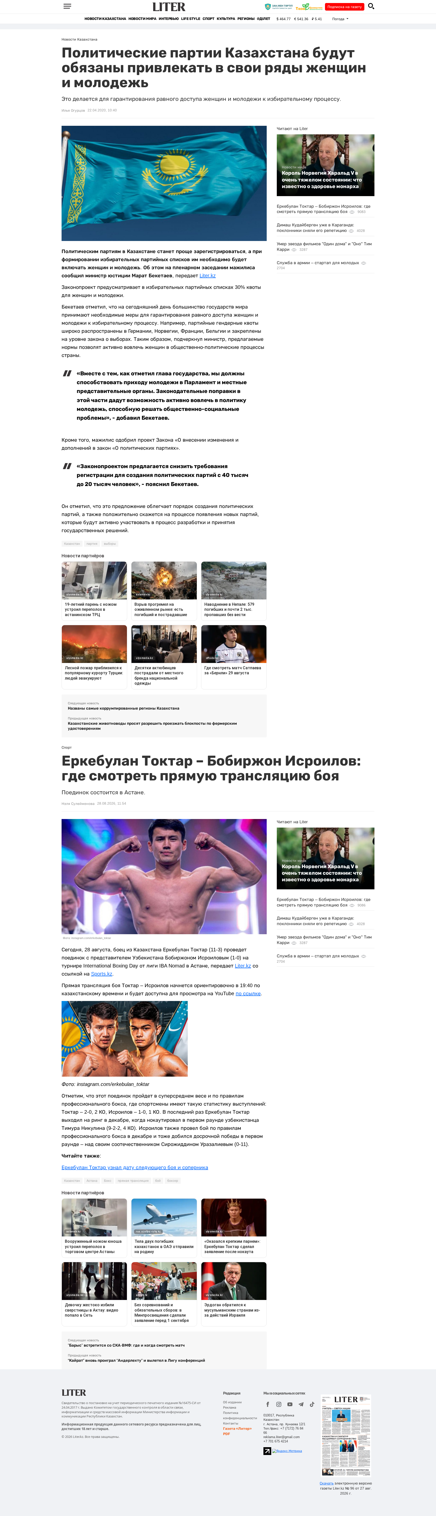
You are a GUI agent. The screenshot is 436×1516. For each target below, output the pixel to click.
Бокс (107, 1181)
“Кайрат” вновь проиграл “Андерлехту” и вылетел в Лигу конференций (136, 1360)
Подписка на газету (345, 7)
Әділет (263, 19)
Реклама (229, 1407)
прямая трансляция (133, 1181)
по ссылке (248, 993)
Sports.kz (101, 974)
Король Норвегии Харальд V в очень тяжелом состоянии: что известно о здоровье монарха (322, 179)
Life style (190, 19)
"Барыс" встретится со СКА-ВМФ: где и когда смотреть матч (126, 1345)
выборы (110, 543)
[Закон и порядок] (279, 7)
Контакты (230, 1423)
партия (92, 543)
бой (158, 1181)
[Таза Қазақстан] (310, 7)
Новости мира (142, 19)
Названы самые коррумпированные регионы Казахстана (123, 708)
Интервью (169, 19)
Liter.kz (208, 275)
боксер (172, 1181)
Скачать (327, 1483)
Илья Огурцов (73, 110)
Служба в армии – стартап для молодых (318, 262)
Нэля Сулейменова (78, 804)
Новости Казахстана (105, 19)
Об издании (232, 1402)
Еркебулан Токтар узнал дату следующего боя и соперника (135, 1167)
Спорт (208, 19)
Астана (92, 1181)
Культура (226, 19)
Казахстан (72, 543)
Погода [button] (338, 19)
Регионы (245, 19)
